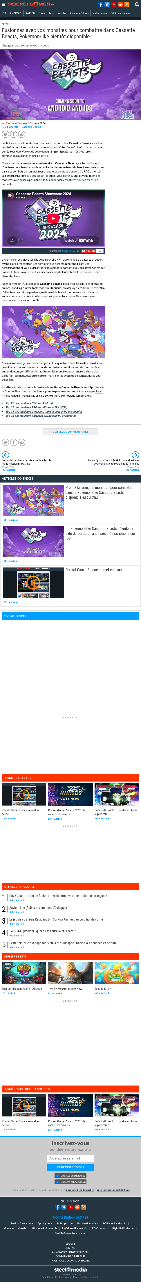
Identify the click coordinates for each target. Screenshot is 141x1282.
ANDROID (15, 13)
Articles (62, 13)
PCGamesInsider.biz (114, 1223)
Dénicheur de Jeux (120, 13)
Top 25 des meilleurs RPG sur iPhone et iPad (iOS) (36, 407)
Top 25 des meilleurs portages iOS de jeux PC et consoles (41, 415)
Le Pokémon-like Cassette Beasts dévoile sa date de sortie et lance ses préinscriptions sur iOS (100, 533)
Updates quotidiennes (73, 1175)
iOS (4, 13)
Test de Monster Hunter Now (65, 989)
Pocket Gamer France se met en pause (95, 569)
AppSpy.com (44, 1223)
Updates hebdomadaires (73, 1181)
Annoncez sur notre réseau (70, 1252)
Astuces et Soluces (79, 13)
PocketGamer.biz (87, 1223)
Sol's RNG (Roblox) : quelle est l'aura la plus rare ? (42, 931)
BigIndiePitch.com (123, 1228)
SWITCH (30, 13)
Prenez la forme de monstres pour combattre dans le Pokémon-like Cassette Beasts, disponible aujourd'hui (99, 492)
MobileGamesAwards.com (70, 1233)
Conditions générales (70, 1256)
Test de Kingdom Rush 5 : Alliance (22, 988)
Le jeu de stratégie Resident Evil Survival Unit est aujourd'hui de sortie (56, 919)
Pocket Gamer (69, 251)
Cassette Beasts (31, 127)
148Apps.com (65, 1223)
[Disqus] (70, 666)
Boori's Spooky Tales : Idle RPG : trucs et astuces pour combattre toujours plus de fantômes (113, 462)
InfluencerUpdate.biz (15, 1228)
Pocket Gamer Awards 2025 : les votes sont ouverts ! (67, 812)
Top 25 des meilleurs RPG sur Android (29, 403)
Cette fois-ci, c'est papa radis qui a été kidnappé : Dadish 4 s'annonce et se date (63, 943)
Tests (51, 13)
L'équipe (70, 1243)
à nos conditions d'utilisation (80, 1190)
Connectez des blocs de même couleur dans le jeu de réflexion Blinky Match (26, 462)
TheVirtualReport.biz (74, 1228)
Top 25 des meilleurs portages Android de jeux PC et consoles (44, 411)
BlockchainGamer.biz (44, 1228)
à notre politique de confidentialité (113, 1190)
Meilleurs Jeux (100, 13)
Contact (71, 1247)
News (42, 13)
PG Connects (100, 1228)
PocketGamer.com (22, 1223)
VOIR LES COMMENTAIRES (70, 431)
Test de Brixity (103, 988)
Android (13, 127)
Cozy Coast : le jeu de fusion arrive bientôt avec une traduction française (58, 896)
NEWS (5, 23)
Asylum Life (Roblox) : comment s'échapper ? (39, 908)
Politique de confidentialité (70, 1260)
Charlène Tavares (16, 123)
